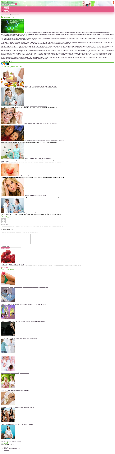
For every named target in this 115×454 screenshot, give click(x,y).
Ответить (6, 224)
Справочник (7, 11)
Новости (26, 123)
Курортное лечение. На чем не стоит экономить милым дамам (17, 321)
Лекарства (6, 8)
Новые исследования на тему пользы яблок (12, 264)
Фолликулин (5, 161)
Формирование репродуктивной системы (12, 407)
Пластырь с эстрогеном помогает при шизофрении (43, 123)
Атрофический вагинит (27, 175)
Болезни (6, 10)
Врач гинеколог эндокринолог (43, 158)
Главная (6, 447)
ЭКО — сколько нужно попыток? (10, 373)
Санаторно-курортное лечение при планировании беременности (18, 304)
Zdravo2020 (4, 1)
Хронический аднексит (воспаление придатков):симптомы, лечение (19, 287)
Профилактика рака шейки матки (10, 355)
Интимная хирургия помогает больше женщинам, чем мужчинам (46, 140)
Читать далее (4, 267)
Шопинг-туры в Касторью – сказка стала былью (13, 338)
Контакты (6, 450)
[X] (8, 64)
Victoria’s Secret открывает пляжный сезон (12, 424)
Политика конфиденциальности (12, 448)
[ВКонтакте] (2, 64)
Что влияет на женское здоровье (9, 390)
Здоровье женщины (14, 14)
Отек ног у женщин (6, 441)
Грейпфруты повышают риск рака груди (45, 86)
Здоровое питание (29, 86)
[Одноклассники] (4, 64)
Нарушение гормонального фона (38, 106)
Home (2, 14)
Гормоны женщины (40, 195)
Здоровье (6, 7)
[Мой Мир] (6, 64)
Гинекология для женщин (42, 212)
